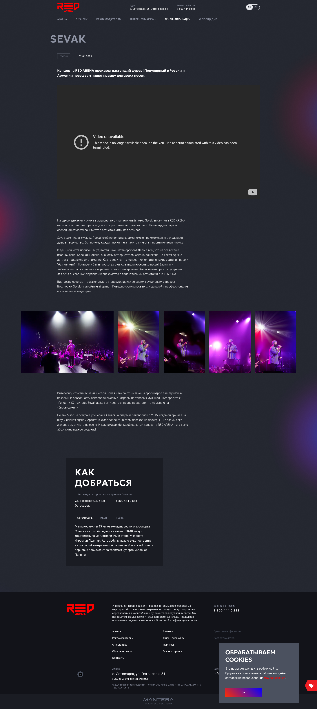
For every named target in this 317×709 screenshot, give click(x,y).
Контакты (118, 657)
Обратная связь (122, 651)
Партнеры (169, 644)
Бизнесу (82, 19)
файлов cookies (274, 678)
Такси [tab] (103, 518)
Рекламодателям (108, 19)
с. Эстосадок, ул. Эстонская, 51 (149, 8)
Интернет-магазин (143, 19)
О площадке (208, 19)
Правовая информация (228, 631)
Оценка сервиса (173, 651)
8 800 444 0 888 (186, 8)
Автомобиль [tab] (85, 518)
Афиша (62, 19)
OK (243, 692)
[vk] (80, 674)
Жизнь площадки (177, 19)
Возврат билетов (224, 638)
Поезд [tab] (120, 518)
